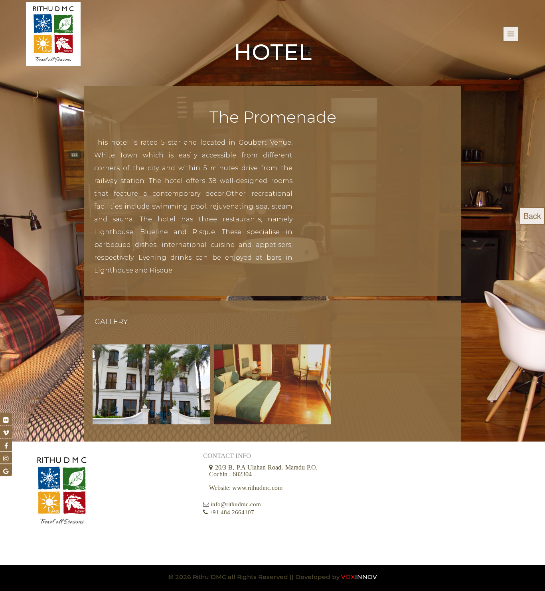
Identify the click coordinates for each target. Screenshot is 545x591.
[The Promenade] (151, 384)
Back (532, 215)
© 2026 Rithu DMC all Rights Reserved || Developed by (254, 577)
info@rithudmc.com (236, 504)
